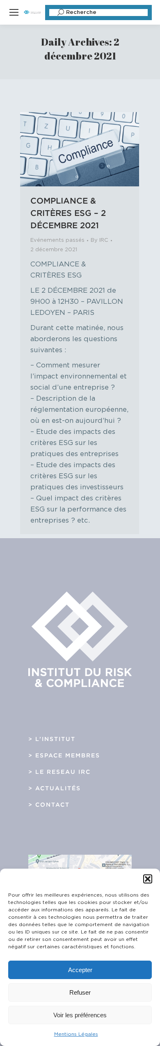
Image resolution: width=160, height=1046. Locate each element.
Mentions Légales (76, 1034)
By (99, 240)
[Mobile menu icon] (14, 12)
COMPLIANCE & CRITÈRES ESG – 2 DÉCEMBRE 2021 (68, 213)
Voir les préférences (80, 1015)
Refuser (80, 992)
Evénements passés (57, 240)
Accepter (80, 969)
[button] (148, 879)
